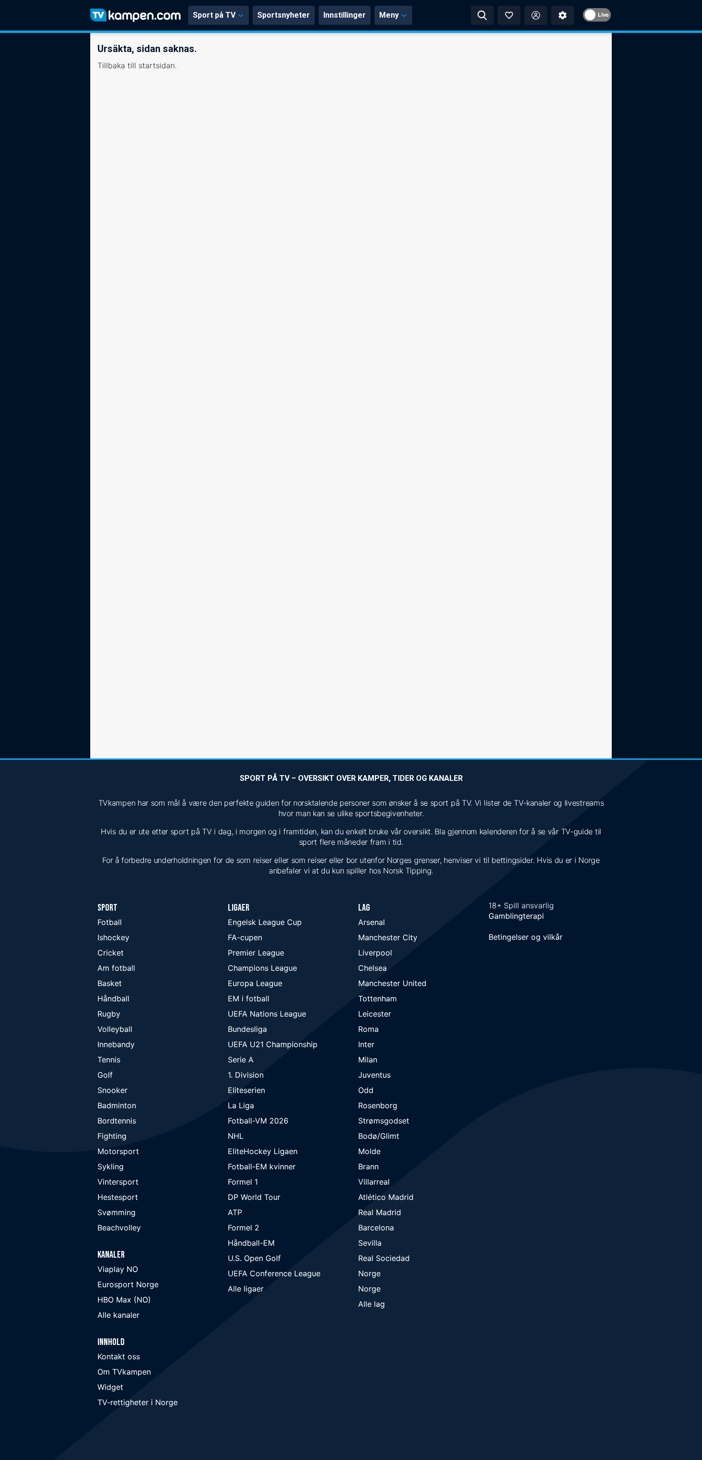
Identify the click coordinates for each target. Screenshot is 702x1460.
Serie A (241, 1059)
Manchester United (392, 983)
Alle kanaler (118, 1315)
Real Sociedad (384, 1258)
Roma (368, 1029)
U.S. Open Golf (254, 1258)
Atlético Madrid (386, 1197)
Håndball (113, 998)
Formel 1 (243, 1182)
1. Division (246, 1075)
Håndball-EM (251, 1243)
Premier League (256, 952)
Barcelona (376, 1227)
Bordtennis (116, 1120)
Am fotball (116, 968)
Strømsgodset (383, 1120)
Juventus (374, 1075)
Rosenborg (377, 1105)
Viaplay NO (117, 1269)
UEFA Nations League (267, 1014)
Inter (366, 1044)
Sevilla (370, 1243)
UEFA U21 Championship (273, 1044)
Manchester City (387, 937)
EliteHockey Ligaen (263, 1151)
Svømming (116, 1212)
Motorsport (118, 1151)
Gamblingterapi (516, 916)
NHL (236, 1136)
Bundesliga (247, 1029)
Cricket (110, 952)
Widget (110, 1387)
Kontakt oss (118, 1356)
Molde (369, 1151)
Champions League (262, 968)
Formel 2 (243, 1227)
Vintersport (117, 1182)
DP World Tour (254, 1197)
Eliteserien (246, 1090)
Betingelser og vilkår (526, 937)
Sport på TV (214, 15)
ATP (235, 1212)
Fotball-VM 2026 (258, 1120)
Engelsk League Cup (265, 922)
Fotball (109, 922)
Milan (367, 1059)
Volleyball (114, 1029)
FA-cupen (245, 937)
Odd (365, 1090)
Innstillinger (344, 15)
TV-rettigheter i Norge (137, 1402)
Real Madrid (379, 1212)
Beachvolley (119, 1227)
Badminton (116, 1105)
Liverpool (375, 952)
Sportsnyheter (283, 15)
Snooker (112, 1090)
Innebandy (116, 1044)
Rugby (108, 1014)
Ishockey (113, 937)
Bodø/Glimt (378, 1136)
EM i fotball (248, 998)
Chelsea (372, 968)
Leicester (374, 1014)
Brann (368, 1166)
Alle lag (371, 1304)
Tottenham (377, 998)
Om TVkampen (124, 1371)
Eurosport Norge (128, 1284)
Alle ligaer (246, 1288)
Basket (109, 983)
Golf (105, 1075)
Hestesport (117, 1197)
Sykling (110, 1166)
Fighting (112, 1136)
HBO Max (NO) (124, 1299)
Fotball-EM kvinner (262, 1166)
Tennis (108, 1059)
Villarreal (374, 1182)
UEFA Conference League (274, 1273)
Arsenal (371, 922)
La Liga (241, 1105)
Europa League (255, 983)
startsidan (156, 65)
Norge (369, 1273)
